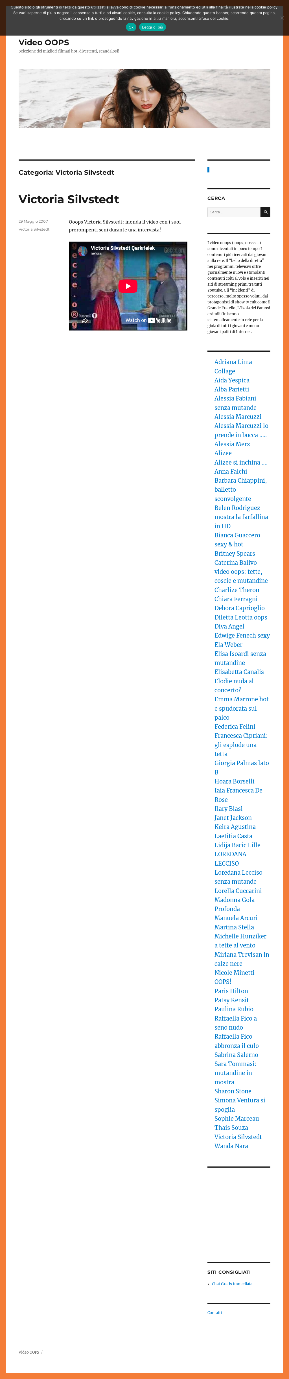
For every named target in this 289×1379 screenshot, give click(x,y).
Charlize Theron (236, 590)
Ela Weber (228, 644)
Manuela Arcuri (236, 917)
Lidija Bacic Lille (238, 845)
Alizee (223, 453)
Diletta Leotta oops (240, 617)
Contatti (214, 1312)
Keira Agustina (235, 826)
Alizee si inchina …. (241, 462)
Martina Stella (234, 927)
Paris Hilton (231, 991)
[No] (282, 18)
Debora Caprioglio (239, 608)
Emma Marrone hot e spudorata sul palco (241, 708)
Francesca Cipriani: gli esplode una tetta (241, 745)
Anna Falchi (230, 471)
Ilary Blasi (228, 808)
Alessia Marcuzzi (238, 416)
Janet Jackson (233, 817)
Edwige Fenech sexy (242, 635)
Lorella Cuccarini (238, 890)
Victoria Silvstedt (69, 199)
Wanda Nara (231, 1146)
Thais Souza (231, 1127)
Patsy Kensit (231, 1000)
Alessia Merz (232, 444)
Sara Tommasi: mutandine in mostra (235, 1073)
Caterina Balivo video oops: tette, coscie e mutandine (241, 572)
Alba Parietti (231, 389)
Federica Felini (234, 726)
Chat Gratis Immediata (232, 1284)
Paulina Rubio (233, 1009)
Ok (131, 27)
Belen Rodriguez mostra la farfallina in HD (241, 517)
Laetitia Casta (233, 836)
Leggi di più (152, 27)
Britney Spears (234, 553)
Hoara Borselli (234, 781)
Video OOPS (44, 42)
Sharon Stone (232, 1091)
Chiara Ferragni (236, 599)
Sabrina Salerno (236, 1054)
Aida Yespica (231, 380)
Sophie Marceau (236, 1118)
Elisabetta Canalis (239, 671)
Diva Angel (230, 626)
